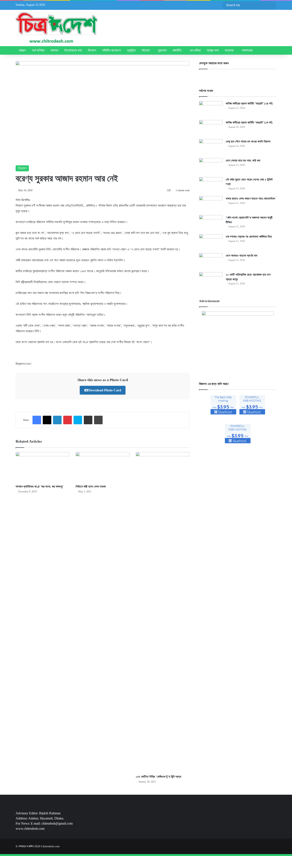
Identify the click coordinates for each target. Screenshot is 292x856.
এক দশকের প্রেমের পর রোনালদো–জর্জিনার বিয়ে (249, 236)
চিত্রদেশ (22, 168)
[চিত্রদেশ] (57, 28)
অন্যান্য (229, 50)
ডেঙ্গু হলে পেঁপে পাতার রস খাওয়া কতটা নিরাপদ (248, 141)
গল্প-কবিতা (195, 50)
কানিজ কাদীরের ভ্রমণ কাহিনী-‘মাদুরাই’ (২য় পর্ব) (249, 103)
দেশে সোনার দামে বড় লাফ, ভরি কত (243, 160)
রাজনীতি (177, 50)
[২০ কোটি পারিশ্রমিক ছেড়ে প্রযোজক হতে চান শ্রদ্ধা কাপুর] (211, 280)
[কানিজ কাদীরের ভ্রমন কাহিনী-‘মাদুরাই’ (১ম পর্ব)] (211, 128)
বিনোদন (92, 50)
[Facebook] (36, 420)
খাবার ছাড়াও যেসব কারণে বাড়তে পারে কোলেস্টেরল (250, 198)
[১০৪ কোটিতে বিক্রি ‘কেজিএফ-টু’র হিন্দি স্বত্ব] (162, 612)
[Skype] (78, 420)
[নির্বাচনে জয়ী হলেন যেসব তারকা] (102, 467)
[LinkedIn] (57, 420)
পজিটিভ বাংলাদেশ (111, 50)
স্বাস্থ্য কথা (213, 50)
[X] (47, 420)
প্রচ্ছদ (22, 50)
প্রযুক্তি (131, 50)
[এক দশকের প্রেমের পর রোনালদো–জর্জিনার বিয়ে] (211, 242)
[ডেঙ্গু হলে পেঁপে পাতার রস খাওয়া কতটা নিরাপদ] (211, 147)
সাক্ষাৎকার (247, 50)
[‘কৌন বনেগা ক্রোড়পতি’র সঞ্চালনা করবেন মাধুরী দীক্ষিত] (211, 223)
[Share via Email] (88, 420)
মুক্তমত (162, 50)
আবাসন (54, 50)
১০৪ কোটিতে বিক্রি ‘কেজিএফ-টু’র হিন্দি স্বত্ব (158, 776)
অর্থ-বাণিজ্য (38, 50)
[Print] (98, 420)
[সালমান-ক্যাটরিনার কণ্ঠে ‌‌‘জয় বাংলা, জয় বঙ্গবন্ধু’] (42, 467)
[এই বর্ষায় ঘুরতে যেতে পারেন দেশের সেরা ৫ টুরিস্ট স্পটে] (211, 185)
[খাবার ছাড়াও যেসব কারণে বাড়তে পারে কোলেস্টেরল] (211, 204)
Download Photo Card (104, 390)
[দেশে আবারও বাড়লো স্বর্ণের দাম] (211, 261)
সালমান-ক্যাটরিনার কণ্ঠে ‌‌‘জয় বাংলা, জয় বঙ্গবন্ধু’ (39, 486)
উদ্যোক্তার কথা (73, 50)
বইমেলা (146, 50)
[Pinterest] (67, 420)
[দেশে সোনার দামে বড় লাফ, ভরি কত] (211, 166)
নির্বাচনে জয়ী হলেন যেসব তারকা (91, 486)
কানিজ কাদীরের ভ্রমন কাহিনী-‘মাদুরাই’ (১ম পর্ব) (249, 122)
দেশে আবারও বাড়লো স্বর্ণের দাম (241, 255)
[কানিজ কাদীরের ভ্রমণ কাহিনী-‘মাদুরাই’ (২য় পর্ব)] (211, 109)
